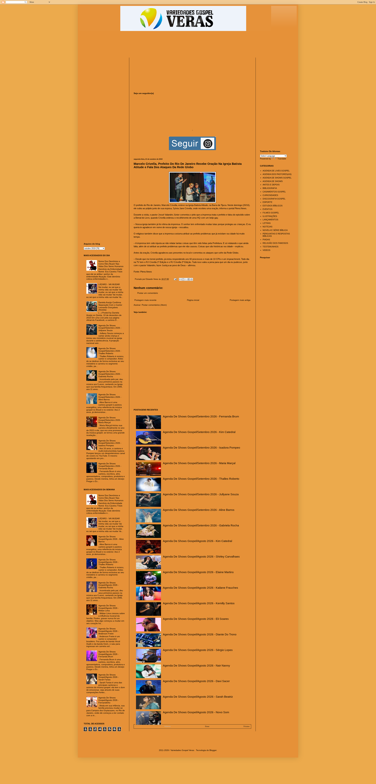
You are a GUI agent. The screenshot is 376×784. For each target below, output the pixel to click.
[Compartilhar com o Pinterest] (191, 279)
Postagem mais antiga (240, 300)
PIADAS (266, 239)
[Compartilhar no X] (185, 279)
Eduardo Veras (152, 279)
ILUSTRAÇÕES (270, 216)
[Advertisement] (155, 45)
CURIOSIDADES (270, 195)
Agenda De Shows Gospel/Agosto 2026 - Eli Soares (196, 618)
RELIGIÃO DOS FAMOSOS (275, 243)
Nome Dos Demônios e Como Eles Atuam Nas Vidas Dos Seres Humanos (110, 263)
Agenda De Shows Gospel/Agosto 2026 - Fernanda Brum (108, 654)
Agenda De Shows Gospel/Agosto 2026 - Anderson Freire (108, 631)
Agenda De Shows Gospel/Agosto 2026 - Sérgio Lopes (198, 650)
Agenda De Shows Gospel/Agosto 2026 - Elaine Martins (198, 572)
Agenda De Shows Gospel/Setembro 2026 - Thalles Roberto (201, 478)
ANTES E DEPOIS (271, 184)
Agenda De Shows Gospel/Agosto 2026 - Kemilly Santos (199, 603)
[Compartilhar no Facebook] (188, 279)
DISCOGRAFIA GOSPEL (274, 199)
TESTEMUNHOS (270, 246)
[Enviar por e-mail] (180, 279)
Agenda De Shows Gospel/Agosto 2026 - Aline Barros (111, 539)
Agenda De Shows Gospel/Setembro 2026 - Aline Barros (198, 509)
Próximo (247, 726)
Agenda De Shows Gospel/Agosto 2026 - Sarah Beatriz (198, 696)
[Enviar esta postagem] (175, 279)
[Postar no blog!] (183, 279)
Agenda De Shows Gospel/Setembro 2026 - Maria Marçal (199, 463)
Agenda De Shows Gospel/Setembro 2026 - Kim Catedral (199, 432)
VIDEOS (266, 250)
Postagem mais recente (145, 300)
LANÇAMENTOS (270, 219)
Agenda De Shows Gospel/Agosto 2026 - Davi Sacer (196, 681)
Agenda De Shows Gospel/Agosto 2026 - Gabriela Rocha (108, 585)
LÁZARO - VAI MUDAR (109, 284)
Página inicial (193, 300)
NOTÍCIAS (267, 226)
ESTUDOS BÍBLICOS (272, 205)
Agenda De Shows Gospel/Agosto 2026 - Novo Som (196, 712)
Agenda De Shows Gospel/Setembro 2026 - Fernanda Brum (201, 416)
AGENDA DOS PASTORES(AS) (277, 174)
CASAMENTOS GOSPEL (274, 191)
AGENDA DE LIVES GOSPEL (276, 170)
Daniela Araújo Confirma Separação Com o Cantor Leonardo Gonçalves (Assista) (110, 306)
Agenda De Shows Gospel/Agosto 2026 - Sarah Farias (108, 677)
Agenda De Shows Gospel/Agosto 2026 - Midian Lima (108, 608)
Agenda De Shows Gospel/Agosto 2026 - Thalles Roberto (108, 562)
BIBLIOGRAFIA (270, 188)
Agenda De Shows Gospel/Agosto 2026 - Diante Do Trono (199, 634)
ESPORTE (267, 202)
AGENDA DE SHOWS (273, 181)
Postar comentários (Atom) (154, 305)
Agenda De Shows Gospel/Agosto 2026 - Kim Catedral (197, 541)
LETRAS (267, 223)
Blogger (212, 750)
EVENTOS (267, 209)
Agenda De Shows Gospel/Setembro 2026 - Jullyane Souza (201, 494)
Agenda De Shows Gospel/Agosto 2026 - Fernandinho (108, 700)
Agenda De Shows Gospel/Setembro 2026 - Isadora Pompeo (201, 447)
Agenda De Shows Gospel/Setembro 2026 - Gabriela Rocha (201, 525)
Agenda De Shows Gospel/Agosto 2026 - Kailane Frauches (200, 587)
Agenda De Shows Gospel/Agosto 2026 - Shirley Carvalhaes (201, 556)
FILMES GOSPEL (271, 212)
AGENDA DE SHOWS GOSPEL (277, 178)
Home (207, 726)
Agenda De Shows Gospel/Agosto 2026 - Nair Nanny (196, 665)
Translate (281, 158)
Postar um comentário (147, 293)
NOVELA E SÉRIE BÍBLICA (275, 230)
